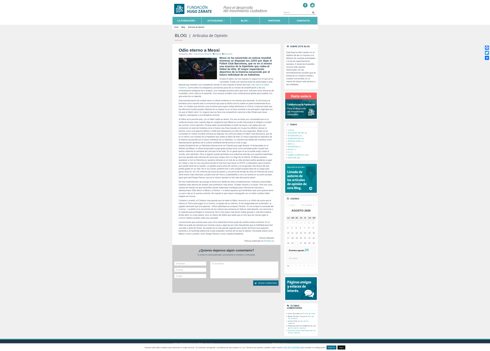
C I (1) (290, 152)
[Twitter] (486, 52)
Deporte (218, 54)
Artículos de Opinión (196, 27)
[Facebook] (305, 5)
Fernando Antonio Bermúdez (299, 330)
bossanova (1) (294, 146)
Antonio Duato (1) (296, 141)
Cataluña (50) (294, 157)
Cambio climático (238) (298, 155)
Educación (228, 54)
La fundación (186, 20)
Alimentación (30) (296, 138)
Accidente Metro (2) (297, 133)
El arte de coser (309, 313)
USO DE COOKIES (291, 347)
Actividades (215, 20)
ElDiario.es (269, 240)
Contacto (303, 20)
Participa (274, 20)
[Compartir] (486, 57)
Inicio (176, 27)
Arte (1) (291, 144)
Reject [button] (341, 347)
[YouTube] (312, 5)
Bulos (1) (292, 149)
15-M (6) (291, 130)
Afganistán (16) (295, 135)
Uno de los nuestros (298, 328)
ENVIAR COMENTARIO (267, 283)
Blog (244, 20)
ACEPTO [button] (331, 347)
